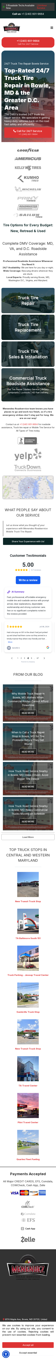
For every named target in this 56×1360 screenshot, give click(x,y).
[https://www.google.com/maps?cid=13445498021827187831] (28, 884)
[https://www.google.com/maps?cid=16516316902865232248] (28, 1105)
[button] (51, 28)
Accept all (28, 1345)
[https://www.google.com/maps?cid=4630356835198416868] (28, 995)
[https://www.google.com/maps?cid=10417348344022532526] (28, 921)
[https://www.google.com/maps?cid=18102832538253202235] (28, 958)
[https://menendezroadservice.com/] (11, 27)
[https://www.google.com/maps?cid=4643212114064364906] (28, 1068)
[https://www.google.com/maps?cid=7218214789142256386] (28, 1142)
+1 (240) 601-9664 (29, 424)
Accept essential (28, 1352)
